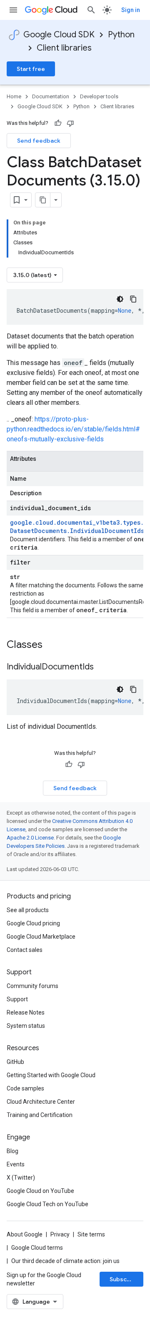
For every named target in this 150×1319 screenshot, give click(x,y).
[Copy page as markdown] (42, 200)
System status (26, 1025)
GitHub (15, 1062)
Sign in (130, 10)
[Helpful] (58, 123)
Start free (31, 69)
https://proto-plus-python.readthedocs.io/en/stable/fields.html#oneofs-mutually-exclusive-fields (73, 429)
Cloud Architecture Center (41, 1101)
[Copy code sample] (133, 299)
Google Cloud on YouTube (40, 1191)
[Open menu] (13, 10)
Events (16, 1164)
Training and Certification (39, 1115)
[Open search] (91, 10)
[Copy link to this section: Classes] (53, 645)
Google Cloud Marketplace (41, 936)
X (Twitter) (21, 1177)
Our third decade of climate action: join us (65, 1261)
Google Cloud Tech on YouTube (47, 1204)
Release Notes (26, 1012)
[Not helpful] (70, 123)
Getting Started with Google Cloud (51, 1075)
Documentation (50, 96)
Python (121, 34)
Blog (12, 1151)
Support (17, 999)
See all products (28, 910)
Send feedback (38, 140)
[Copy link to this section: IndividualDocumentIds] (102, 667)
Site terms (91, 1234)
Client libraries (64, 48)
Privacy (60, 1234)
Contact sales (24, 950)
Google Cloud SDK (59, 34)
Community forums (32, 986)
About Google (24, 1234)
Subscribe (124, 1279)
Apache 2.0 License (30, 838)
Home (14, 96)
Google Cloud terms (37, 1247)
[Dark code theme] (120, 299)
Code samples (25, 1088)
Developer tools (99, 96)
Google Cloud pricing (33, 923)
